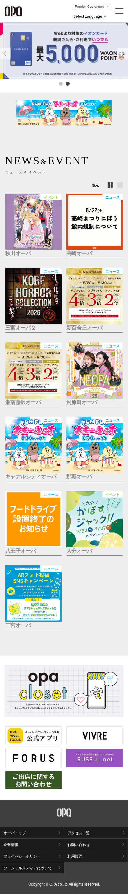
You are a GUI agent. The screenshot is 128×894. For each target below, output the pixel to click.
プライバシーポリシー (22, 856)
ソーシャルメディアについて (27, 867)
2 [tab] (67, 83)
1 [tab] (60, 83)
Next (123, 58)
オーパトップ (14, 832)
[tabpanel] (64, 51)
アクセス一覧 (78, 832)
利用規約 (74, 856)
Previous (5, 58)
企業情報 (10, 844)
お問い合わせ (78, 844)
